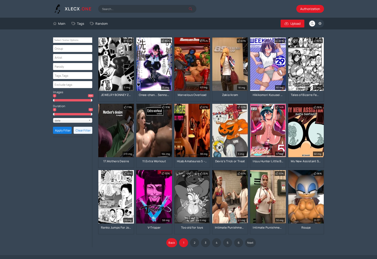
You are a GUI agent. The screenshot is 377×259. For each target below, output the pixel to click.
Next (250, 242)
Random (101, 23)
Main (61, 23)
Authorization (310, 9)
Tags (80, 23)
